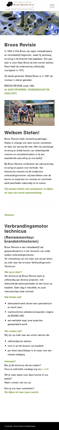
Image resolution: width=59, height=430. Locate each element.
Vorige (2, 23)
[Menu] (51, 5)
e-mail (44, 369)
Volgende (56, 23)
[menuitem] (51, 5)
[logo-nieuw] (24, 5)
